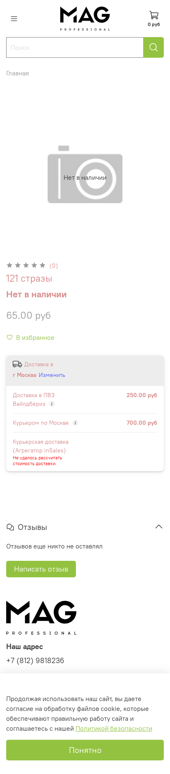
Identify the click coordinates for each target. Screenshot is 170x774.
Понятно (85, 750)
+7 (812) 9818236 (35, 660)
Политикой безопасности (114, 728)
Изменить (52, 375)
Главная (17, 73)
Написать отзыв (41, 569)
